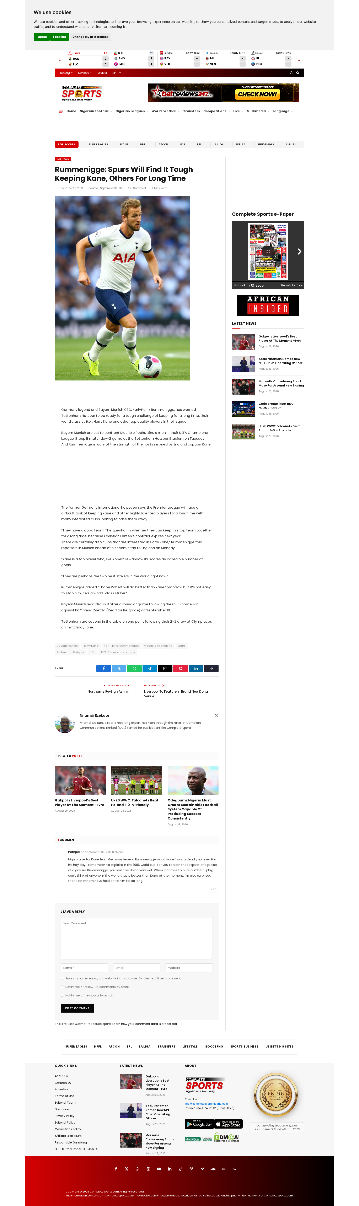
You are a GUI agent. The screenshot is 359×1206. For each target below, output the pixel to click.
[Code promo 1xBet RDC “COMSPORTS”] (243, 409)
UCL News (63, 159)
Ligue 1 (291, 144)
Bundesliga (265, 144)
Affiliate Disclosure (68, 1136)
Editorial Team (65, 1102)
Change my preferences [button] (90, 36)
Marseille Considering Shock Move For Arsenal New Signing (281, 383)
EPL (199, 144)
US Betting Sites (280, 1046)
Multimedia (256, 111)
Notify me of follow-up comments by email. (97, 987)
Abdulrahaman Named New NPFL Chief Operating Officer (280, 361)
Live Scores (66, 144)
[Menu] (61, 111)
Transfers (191, 111)
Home (71, 111)
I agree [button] (42, 36)
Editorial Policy (65, 1122)
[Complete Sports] (82, 93)
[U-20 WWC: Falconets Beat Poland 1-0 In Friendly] (136, 780)
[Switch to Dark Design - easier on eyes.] (291, 72)
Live (236, 111)
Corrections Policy (68, 1129)
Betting (65, 72)
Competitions (214, 111)
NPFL (143, 144)
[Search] (297, 73)
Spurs (182, 646)
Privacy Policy (64, 1116)
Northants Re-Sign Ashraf (108, 691)
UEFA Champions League (117, 652)
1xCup (124, 144)
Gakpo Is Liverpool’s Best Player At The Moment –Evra (80, 802)
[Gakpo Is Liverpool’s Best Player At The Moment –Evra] (80, 780)
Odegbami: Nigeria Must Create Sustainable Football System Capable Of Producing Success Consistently (193, 809)
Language (281, 111)
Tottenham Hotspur (70, 652)
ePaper (102, 72)
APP (114, 72)
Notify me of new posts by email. (89, 995)
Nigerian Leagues (130, 111)
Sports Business (244, 1046)
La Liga (219, 144)
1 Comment (139, 188)
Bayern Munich (67, 646)
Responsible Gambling (71, 1142)
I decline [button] (59, 36)
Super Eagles (98, 144)
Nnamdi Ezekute (94, 715)
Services (83, 72)
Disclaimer (62, 1109)
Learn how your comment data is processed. (144, 1024)
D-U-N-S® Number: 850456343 (77, 1149)
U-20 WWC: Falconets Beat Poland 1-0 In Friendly (135, 802)
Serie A (240, 144)
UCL (182, 144)
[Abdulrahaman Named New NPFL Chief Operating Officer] (243, 364)
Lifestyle (190, 1046)
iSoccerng (214, 1046)
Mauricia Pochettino (158, 646)
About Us (61, 1076)
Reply (212, 889)
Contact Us (63, 1083)
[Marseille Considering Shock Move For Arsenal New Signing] (243, 387)
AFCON (163, 144)
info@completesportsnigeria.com (206, 1103)
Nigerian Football (94, 111)
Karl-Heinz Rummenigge (121, 646)
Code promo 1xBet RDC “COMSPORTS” (276, 406)
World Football (164, 111)
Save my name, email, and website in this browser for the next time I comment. (123, 978)
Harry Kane (91, 646)
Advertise (61, 1089)
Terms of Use (64, 1096)
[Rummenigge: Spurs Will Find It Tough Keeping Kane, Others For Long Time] (122, 379)
